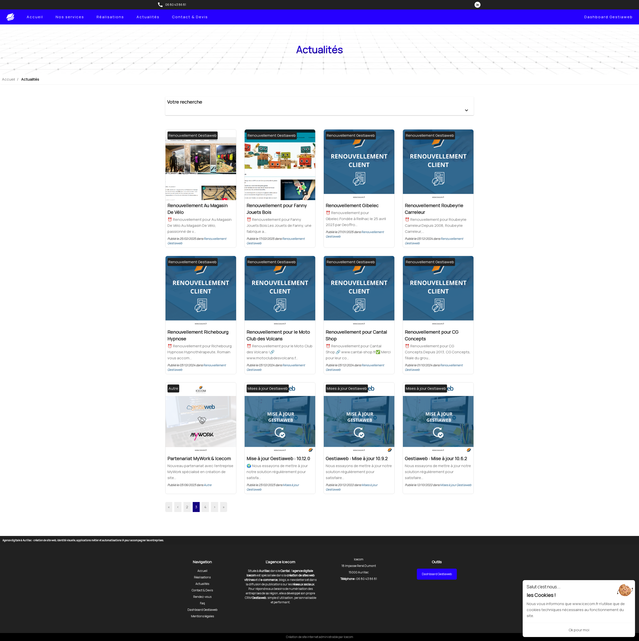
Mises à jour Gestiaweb (455, 485)
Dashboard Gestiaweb (608, 16)
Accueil (35, 16)
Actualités (148, 16)
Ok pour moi (579, 630)
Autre (207, 485)
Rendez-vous (202, 597)
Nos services (70, 16)
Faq (202, 603)
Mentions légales (202, 616)
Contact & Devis (190, 16)
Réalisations (110, 16)
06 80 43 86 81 (175, 4)
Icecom (348, 637)
